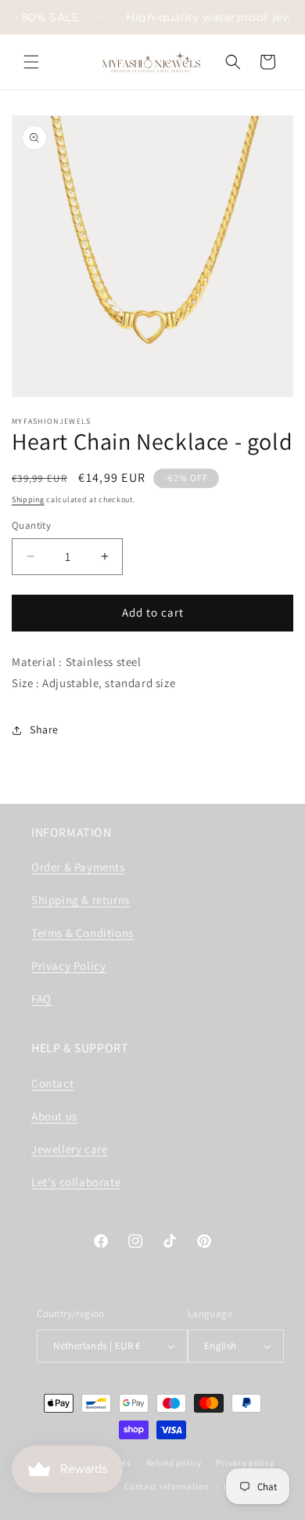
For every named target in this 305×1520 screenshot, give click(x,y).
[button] (31, 62)
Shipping (28, 499)
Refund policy (174, 1462)
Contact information (166, 1486)
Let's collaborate (75, 1181)
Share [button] (44, 729)
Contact (52, 1083)
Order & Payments (78, 867)
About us (54, 1116)
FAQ (41, 998)
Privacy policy (245, 1462)
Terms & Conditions (82, 932)
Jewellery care (69, 1149)
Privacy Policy (68, 965)
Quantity (31, 525)
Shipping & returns (80, 899)
